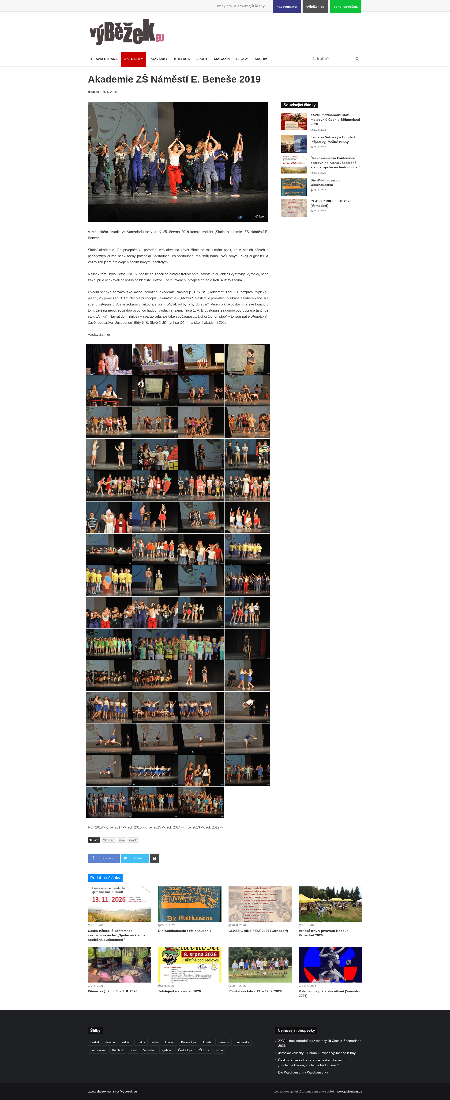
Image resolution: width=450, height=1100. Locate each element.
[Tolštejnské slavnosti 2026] (189, 964)
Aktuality (133, 59)
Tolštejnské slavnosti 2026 (179, 991)
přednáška (242, 1042)
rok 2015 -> (156, 827)
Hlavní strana (104, 59)
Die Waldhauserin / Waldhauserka (184, 931)
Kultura (182, 59)
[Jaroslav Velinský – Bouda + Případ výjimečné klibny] (294, 144)
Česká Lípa (185, 1050)
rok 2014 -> (176, 827)
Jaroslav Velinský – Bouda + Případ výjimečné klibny (317, 1053)
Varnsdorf (108, 840)
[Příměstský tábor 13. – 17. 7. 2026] (260, 964)
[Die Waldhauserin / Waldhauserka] (294, 187)
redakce (93, 92)
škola (122, 840)
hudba (141, 1042)
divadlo (133, 840)
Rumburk (118, 1050)
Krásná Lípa (189, 1042)
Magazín (222, 59)
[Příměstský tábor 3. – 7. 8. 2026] (119, 964)
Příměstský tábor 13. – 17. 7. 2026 (255, 991)
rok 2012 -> (215, 827)
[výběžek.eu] (129, 32)
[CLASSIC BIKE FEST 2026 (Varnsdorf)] (294, 208)
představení (97, 1050)
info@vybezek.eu (125, 1091)
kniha (155, 1042)
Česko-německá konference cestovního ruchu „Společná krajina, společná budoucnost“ (335, 162)
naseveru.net (287, 6)
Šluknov (204, 1050)
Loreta (207, 1042)
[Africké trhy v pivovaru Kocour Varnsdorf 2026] (330, 904)
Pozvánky (159, 59)
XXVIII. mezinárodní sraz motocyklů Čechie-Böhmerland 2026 (335, 119)
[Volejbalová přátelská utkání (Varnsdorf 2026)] (330, 964)
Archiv (261, 59)
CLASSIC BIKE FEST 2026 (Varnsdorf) (258, 931)
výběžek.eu (315, 6)
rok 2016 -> (137, 827)
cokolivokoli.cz (346, 6)
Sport (202, 59)
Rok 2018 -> (97, 827)
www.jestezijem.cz (349, 1091)
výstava (167, 1050)
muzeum (223, 1042)
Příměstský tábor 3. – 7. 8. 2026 (112, 991)
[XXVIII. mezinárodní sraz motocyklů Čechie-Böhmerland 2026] (294, 121)
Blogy (242, 59)
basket (94, 1042)
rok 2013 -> (195, 827)
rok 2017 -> (117, 827)
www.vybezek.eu (99, 1091)
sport (133, 1050)
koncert (170, 1042)
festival (125, 1042)
